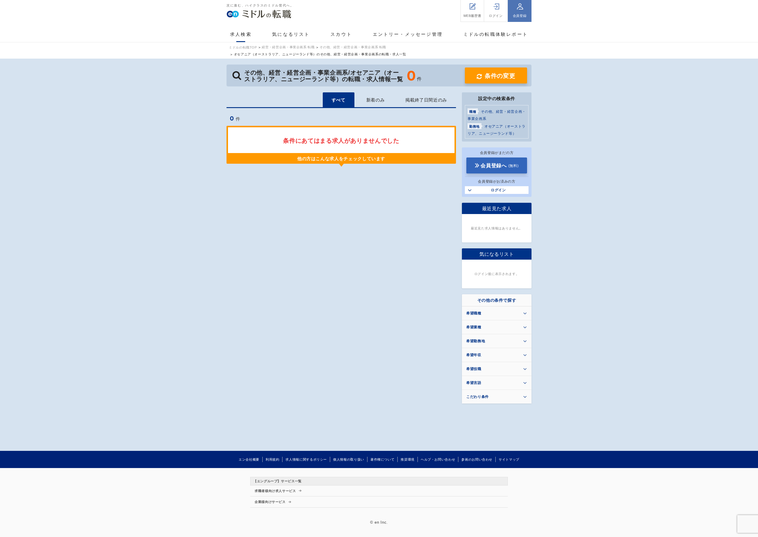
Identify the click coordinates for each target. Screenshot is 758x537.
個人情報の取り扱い (348, 459)
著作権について (382, 459)
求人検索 (241, 34)
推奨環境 (408, 459)
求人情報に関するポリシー (306, 459)
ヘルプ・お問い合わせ (438, 459)
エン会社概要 (249, 459)
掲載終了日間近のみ (426, 99)
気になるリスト (291, 34)
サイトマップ (509, 459)
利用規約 (273, 459)
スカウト (341, 34)
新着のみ (375, 99)
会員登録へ (499, 165)
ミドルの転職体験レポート (495, 34)
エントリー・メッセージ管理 (408, 34)
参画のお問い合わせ (476, 459)
